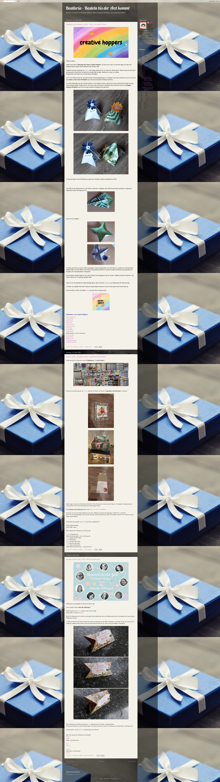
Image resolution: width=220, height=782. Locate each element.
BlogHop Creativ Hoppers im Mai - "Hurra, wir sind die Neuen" (86, 24)
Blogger (118, 778)
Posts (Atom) (75, 765)
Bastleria (151, 22)
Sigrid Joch (69, 322)
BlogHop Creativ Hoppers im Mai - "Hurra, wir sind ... (148, 79)
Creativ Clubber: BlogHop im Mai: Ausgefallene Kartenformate (86, 357)
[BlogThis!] (96, 347)
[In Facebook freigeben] (100, 347)
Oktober (145, 63)
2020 (143, 57)
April (144, 93)
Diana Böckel (69, 329)
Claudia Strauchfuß (71, 342)
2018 (143, 105)
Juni (144, 73)
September (145, 66)
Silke (67, 539)
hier (89, 724)
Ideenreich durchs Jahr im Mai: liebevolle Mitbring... (148, 89)
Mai (144, 75)
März (144, 95)
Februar (145, 97)
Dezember (145, 59)
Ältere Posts (132, 761)
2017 (143, 107)
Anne (67, 545)
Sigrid (83, 522)
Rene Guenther (70, 335)
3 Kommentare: (88, 347)
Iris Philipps (69, 328)
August (145, 68)
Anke (67, 543)
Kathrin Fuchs (69, 331)
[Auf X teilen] (98, 347)
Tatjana (68, 541)
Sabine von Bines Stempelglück (98, 509)
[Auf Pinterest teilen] (101, 347)
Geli (67, 744)
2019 (143, 103)
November (145, 61)
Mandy (81, 612)
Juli (144, 70)
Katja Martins (69, 337)
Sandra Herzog (70, 324)
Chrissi (68, 745)
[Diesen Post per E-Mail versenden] (95, 347)
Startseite (101, 761)
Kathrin (87, 70)
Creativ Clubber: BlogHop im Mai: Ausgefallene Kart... (148, 84)
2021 (143, 54)
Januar (144, 100)
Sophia (68, 738)
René (87, 290)
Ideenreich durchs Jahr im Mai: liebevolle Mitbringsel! (83, 559)
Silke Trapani (69, 321)
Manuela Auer (70, 338)
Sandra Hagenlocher (71, 340)
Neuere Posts (70, 761)
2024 (143, 52)
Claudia (86, 391)
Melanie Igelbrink (70, 317)
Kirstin (68, 737)
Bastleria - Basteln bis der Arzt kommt (98, 8)
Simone (79, 611)
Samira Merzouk (70, 326)
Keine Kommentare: (89, 755)
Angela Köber (69, 319)
